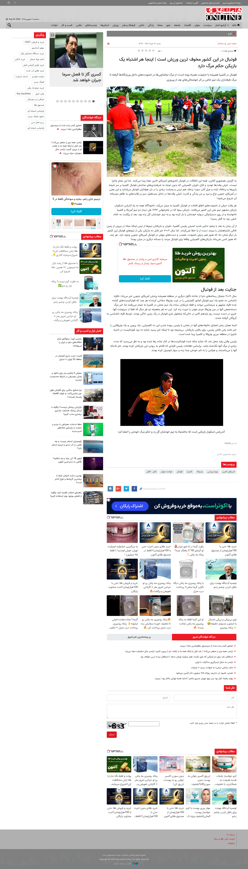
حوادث (54, 25)
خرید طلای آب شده (35, 71)
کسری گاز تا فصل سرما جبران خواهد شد (81, 77)
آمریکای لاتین (228, 472)
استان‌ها (105, 25)
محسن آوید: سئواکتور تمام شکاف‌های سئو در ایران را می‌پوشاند (69, 342)
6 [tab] (73, 101)
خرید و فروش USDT (34, 42)
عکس (79, 25)
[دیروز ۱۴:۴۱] (93, 147)
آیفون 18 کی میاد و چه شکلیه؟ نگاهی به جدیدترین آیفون (67, 460)
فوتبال (179, 472)
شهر (168, 25)
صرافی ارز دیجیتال (35, 99)
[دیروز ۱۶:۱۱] (93, 446)
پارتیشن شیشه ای (36, 111)
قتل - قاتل (151, 472)
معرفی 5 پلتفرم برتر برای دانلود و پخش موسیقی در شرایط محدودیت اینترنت (66, 376)
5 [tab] (77, 101)
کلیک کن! (145, 279)
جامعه (177, 25)
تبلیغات (231, 843)
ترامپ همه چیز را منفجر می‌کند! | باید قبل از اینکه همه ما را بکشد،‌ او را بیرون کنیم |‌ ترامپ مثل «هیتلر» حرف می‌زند (179, 651)
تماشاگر (220, 43)
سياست (208, 25)
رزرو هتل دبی (37, 122)
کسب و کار (66, 25)
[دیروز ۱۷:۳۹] (93, 344)
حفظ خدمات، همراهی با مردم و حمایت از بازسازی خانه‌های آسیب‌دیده (67, 428)
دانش (141, 25)
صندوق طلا (39, 105)
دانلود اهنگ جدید (36, 116)
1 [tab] (93, 101)
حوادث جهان (166, 472)
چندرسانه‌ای (91, 25)
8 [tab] (65, 101)
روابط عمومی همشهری (158, 3)
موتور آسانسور (38, 48)
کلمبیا (189, 472)
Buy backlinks (24, 94)
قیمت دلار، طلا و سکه (224, 839)
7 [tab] (69, 101)
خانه (234, 25)
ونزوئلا (200, 472)
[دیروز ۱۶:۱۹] (93, 378)
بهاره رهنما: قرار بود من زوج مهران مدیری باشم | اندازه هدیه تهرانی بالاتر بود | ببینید (194, 678)
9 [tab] (61, 101)
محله (159, 25)
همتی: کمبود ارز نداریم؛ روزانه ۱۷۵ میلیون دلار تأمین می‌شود (204, 673)
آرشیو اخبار (220, 25)
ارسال (111, 734)
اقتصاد (187, 25)
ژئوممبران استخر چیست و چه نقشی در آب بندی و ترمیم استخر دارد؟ (67, 445)
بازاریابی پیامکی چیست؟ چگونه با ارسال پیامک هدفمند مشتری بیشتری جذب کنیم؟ (66, 410)
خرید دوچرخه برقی (35, 88)
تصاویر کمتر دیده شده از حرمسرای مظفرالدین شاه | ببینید (206, 646)
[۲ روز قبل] (93, 497)
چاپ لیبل (39, 94)
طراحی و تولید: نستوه (122, 863)
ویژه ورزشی (212, 472)
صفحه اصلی (232, 43)
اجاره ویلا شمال (37, 59)
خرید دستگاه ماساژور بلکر (32, 53)
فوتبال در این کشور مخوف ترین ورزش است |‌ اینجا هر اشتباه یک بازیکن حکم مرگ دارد (178, 63)
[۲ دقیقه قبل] (76, 50)
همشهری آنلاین (222, 14)
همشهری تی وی (176, 3)
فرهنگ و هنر (128, 25)
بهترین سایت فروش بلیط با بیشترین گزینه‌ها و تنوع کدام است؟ (68, 479)
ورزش (115, 25)
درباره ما (231, 835)
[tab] (204, 637)
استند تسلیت (21, 76)
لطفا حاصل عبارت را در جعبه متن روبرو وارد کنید (213, 723)
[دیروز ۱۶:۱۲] (93, 429)
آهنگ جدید (39, 82)
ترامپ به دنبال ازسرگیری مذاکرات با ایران (214, 662)
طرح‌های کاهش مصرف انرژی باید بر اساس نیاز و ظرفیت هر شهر (202, 34)
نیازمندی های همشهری (210, 3)
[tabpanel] (76, 59)
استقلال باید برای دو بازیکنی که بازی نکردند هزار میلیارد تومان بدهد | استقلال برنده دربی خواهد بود (187, 657)
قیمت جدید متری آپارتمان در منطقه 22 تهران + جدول (68, 357)
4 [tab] (81, 101)
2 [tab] (89, 101)
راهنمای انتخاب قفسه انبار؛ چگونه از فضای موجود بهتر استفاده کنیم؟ (66, 494)
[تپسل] (120, 244)
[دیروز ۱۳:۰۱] (93, 130)
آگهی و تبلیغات (192, 3)
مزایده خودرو (38, 76)
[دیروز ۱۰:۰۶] (93, 463)
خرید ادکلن (20, 59)
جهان (197, 25)
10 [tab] (57, 101)
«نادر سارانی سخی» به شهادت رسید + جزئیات (212, 668)
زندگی (151, 25)
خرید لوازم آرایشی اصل (33, 65)
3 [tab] (85, 101)
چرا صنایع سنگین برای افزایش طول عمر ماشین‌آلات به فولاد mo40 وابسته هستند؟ (66, 393)
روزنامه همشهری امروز (232, 3)
